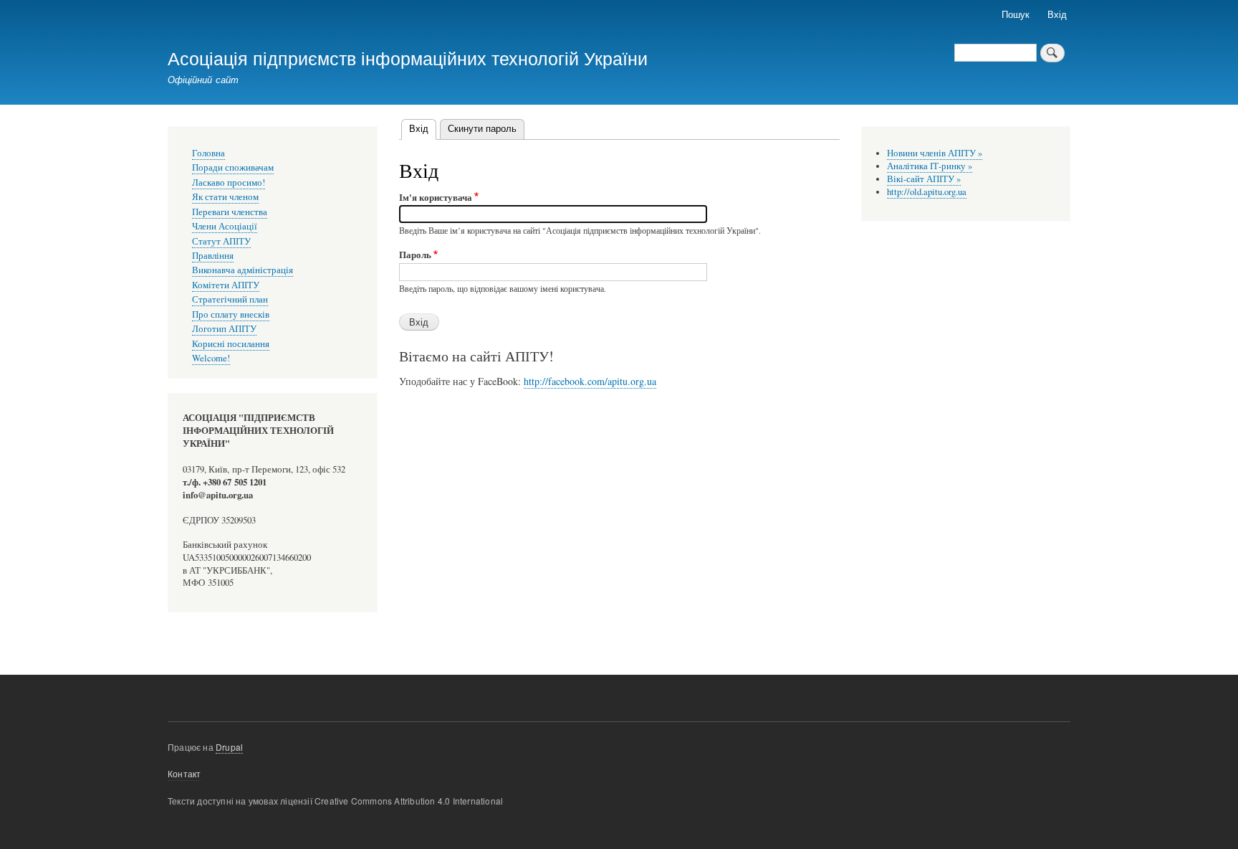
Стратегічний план (230, 299)
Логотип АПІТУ (224, 329)
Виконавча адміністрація (242, 270)
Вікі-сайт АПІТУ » (924, 179)
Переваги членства (229, 212)
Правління (213, 256)
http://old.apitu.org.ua (926, 192)
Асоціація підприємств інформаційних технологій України (408, 57)
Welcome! (211, 358)
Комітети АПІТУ (225, 285)
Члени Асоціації (224, 226)
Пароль (415, 254)
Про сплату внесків (230, 314)
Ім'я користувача (435, 197)
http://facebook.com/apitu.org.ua (590, 381)
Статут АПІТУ (221, 241)
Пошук (1016, 14)
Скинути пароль (482, 128)
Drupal (229, 747)
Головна (208, 153)
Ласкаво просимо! (228, 182)
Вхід (1057, 14)
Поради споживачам (233, 167)
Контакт (184, 773)
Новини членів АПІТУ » (934, 153)
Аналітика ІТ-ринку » (929, 166)
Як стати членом (225, 197)
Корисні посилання (230, 344)
